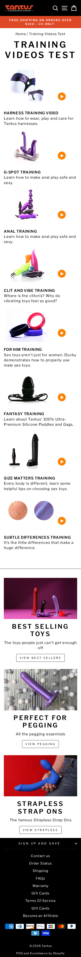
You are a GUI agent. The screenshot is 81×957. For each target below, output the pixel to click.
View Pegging (40, 744)
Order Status (40, 863)
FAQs (40, 878)
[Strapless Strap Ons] (40, 775)
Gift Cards (41, 893)
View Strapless (40, 830)
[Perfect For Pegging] (40, 689)
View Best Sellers (40, 658)
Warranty (40, 886)
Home (21, 34)
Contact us (40, 856)
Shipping (40, 871)
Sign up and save (39, 843)
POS (19, 953)
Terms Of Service (40, 900)
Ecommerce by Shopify (47, 953)
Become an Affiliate (40, 916)
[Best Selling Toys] (40, 598)
